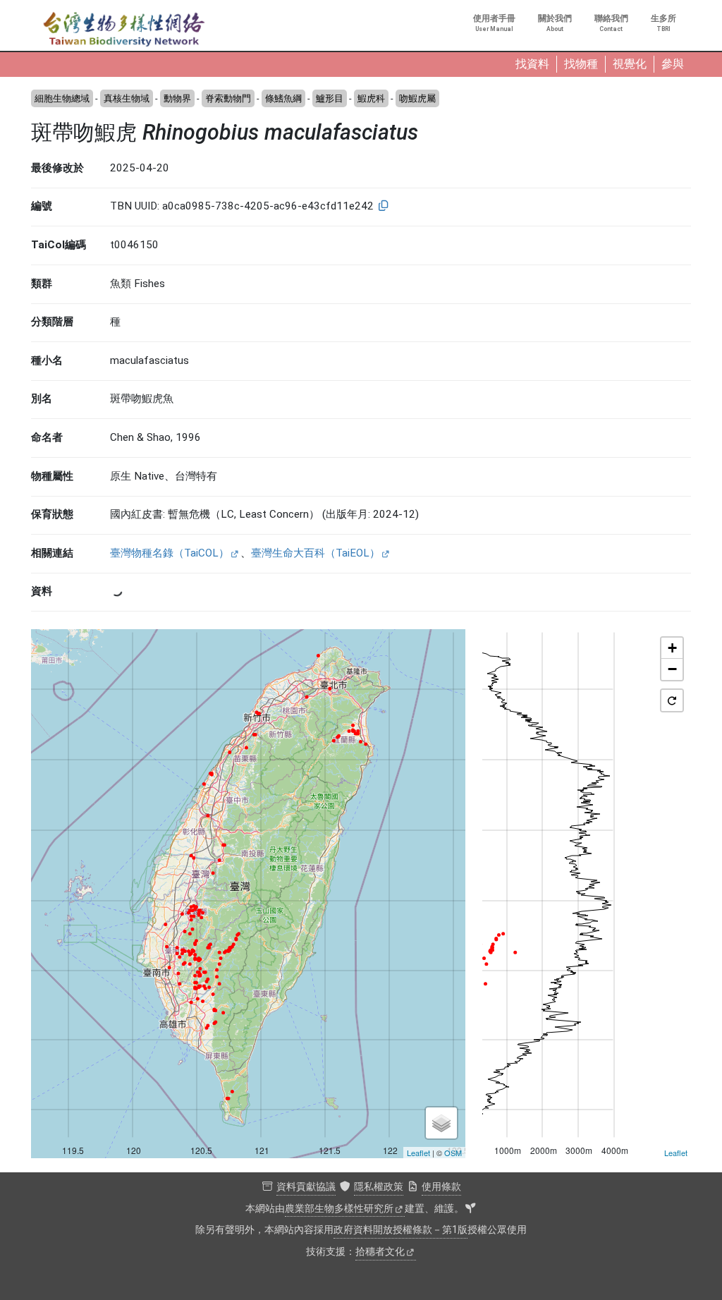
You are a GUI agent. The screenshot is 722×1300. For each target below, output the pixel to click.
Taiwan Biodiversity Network (124, 29)
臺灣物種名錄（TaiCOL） (169, 553)
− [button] (672, 669)
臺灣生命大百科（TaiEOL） (315, 553)
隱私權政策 (378, 1187)
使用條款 (441, 1187)
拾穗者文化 (380, 1252)
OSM (453, 1152)
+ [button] (672, 648)
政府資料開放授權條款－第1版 (400, 1230)
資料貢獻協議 (306, 1187)
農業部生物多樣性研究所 (339, 1209)
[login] (470, 1209)
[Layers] (441, 1122)
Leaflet (418, 1152)
